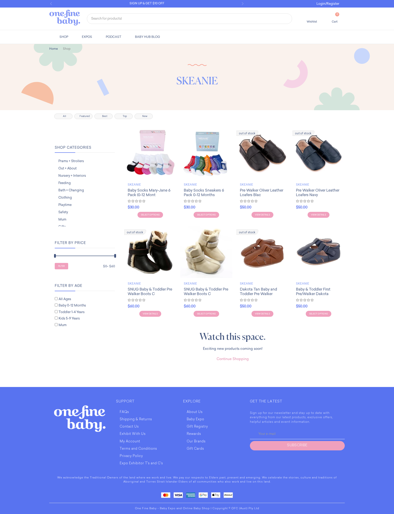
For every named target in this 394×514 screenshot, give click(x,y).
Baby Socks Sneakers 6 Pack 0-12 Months (204, 192)
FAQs (124, 412)
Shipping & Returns (136, 419)
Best (105, 116)
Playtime (65, 205)
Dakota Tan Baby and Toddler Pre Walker (258, 291)
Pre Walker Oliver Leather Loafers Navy (317, 192)
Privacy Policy (131, 456)
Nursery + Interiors (72, 176)
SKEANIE (134, 184)
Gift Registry (197, 426)
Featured (84, 116)
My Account (130, 441)
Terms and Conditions (138, 449)
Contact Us (129, 426)
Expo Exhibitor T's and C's (141, 463)
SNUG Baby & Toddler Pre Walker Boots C (150, 291)
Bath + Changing (71, 190)
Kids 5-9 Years (69, 318)
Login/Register (327, 4)
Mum (62, 219)
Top (124, 116)
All (64, 116)
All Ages (65, 299)
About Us (195, 412)
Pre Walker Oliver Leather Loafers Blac (261, 192)
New (145, 116)
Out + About (67, 168)
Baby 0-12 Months (72, 305)
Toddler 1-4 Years (72, 312)
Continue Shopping (233, 359)
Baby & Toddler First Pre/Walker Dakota (313, 291)
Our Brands (196, 441)
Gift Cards (195, 449)
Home (53, 48)
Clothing (65, 198)
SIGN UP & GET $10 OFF (147, 3)
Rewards (194, 434)
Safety (63, 212)
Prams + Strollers (71, 161)
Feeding (64, 183)
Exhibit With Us (133, 434)
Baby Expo (195, 419)
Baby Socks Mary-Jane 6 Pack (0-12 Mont (149, 192)
